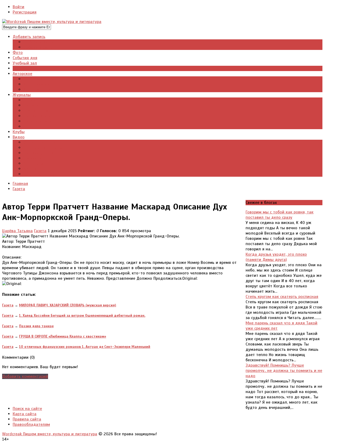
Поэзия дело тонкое (36, 326)
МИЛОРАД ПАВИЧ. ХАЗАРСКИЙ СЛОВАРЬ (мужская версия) (67, 305)
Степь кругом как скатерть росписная (282, 296)
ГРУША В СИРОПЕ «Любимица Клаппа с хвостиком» (62, 336)
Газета (40, 230)
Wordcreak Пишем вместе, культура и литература (49, 434)
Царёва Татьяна (17, 230)
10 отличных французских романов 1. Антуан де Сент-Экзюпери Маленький (84, 346)
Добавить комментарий (25, 376)
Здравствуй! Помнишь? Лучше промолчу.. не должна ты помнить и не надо (284, 370)
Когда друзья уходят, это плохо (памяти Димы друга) (276, 257)
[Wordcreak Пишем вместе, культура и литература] (51, 21)
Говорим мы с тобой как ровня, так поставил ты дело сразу (279, 214)
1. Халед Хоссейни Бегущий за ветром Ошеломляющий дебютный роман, (82, 315)
